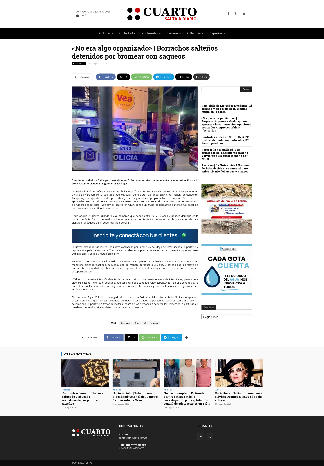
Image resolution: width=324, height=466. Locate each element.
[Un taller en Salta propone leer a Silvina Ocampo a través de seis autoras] (239, 373)
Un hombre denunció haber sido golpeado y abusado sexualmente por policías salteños (84, 398)
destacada (125, 323)
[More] (186, 337)
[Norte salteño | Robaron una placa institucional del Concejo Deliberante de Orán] (136, 373)
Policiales (78, 63)
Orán (137, 323)
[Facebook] (228, 14)
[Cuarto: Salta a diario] (162, 14)
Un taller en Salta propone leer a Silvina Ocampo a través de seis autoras (239, 396)
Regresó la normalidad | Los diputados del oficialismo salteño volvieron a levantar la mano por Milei (224, 154)
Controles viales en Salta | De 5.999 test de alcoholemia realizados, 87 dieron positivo (225, 140)
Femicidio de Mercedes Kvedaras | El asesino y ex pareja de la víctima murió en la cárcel (226, 108)
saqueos (154, 323)
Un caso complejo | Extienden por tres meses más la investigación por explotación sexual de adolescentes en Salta (187, 398)
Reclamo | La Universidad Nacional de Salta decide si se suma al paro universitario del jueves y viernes (226, 168)
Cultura (218, 390)
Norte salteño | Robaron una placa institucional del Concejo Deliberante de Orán (135, 396)
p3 (145, 323)
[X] (236, 14)
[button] (244, 14)
